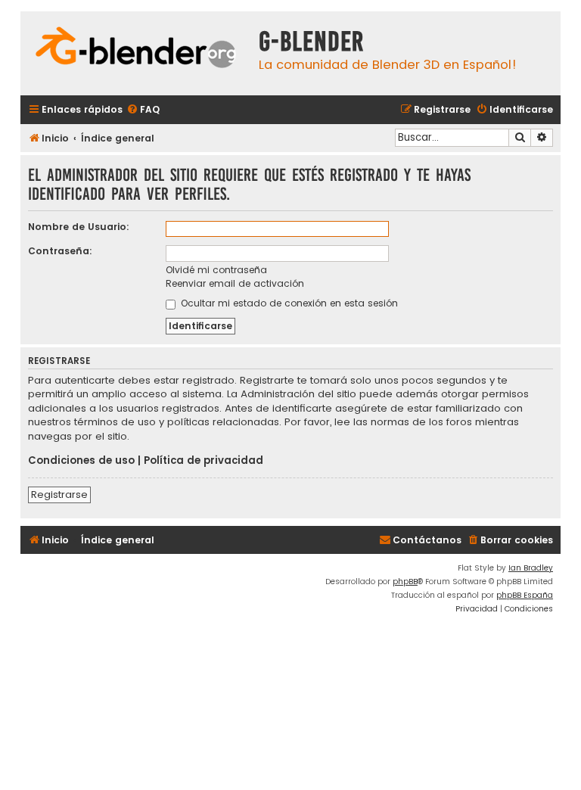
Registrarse (59, 494)
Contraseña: (60, 250)
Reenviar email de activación (235, 283)
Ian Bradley (530, 568)
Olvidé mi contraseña (216, 269)
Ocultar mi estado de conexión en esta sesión (288, 303)
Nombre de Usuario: (78, 226)
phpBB (405, 581)
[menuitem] (143, 110)
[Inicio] (135, 49)
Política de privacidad (203, 461)
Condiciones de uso (81, 461)
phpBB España (524, 595)
